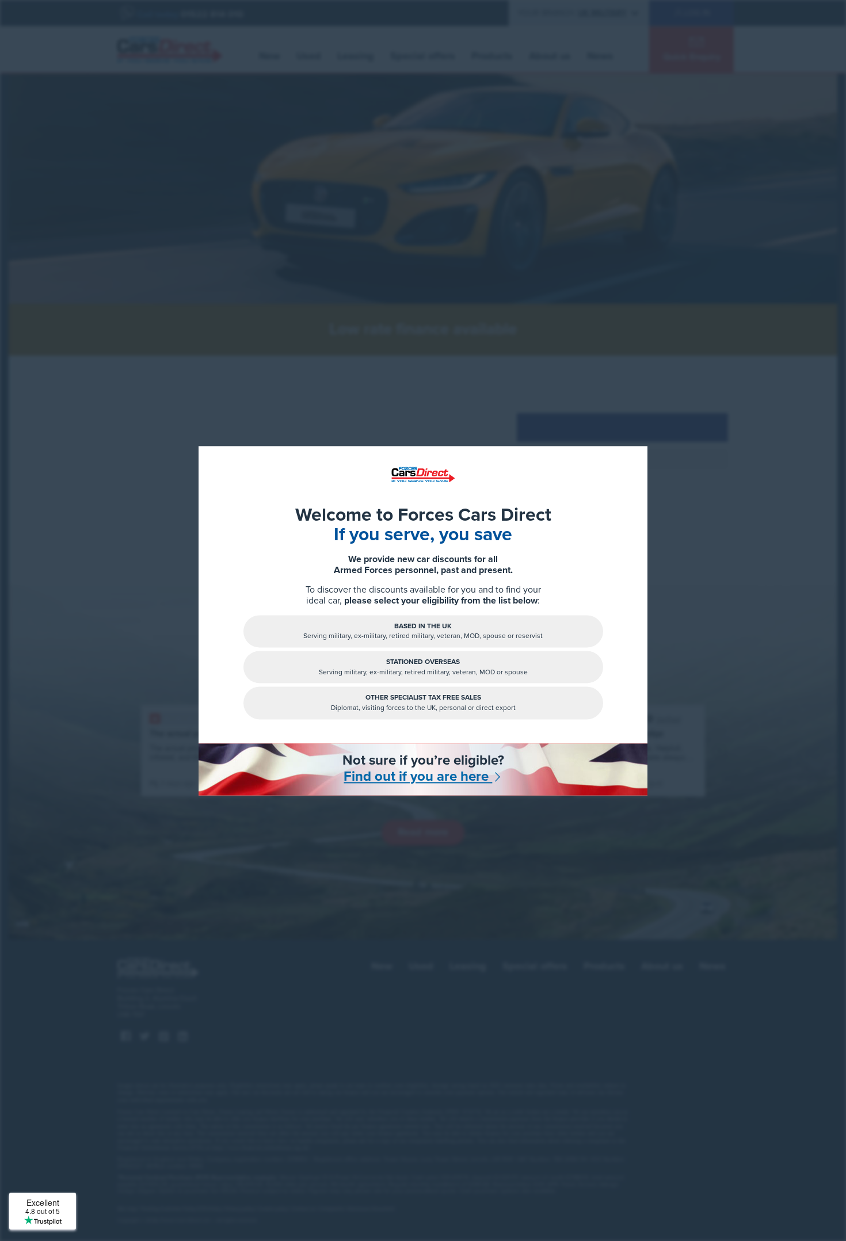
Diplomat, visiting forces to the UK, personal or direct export (423, 703)
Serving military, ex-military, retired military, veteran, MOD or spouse (423, 667)
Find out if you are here (418, 777)
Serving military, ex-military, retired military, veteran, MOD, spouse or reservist (423, 631)
